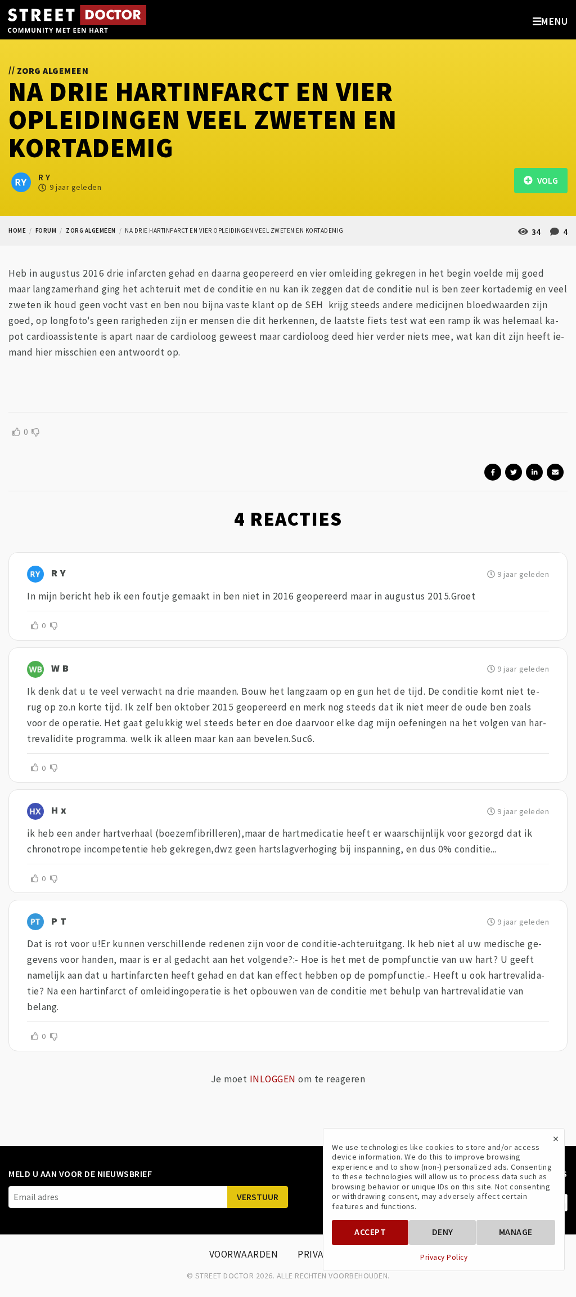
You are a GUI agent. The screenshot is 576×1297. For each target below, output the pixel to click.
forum (46, 230)
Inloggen (273, 1079)
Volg (545, 180)
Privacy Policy (443, 1257)
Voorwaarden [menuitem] (243, 1254)
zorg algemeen (91, 230)
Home (17, 230)
